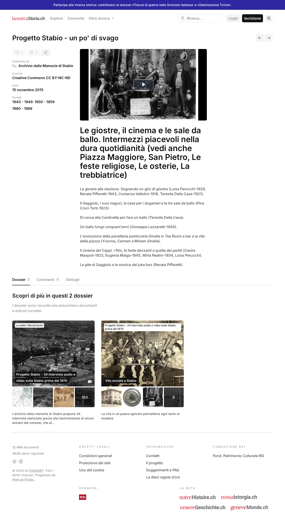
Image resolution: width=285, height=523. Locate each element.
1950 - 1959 (45, 102)
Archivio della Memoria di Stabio (45, 65)
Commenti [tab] (48, 279)
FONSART (35, 470)
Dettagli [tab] (72, 279)
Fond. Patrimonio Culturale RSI (238, 456)
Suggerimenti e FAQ (162, 470)
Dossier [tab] (20, 279)
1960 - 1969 (22, 108)
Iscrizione (252, 18)
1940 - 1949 (22, 102)
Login (233, 18)
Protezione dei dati (94, 463)
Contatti (152, 456)
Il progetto (154, 463)
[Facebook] (14, 461)
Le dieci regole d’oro (163, 477)
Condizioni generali (95, 456)
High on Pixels (23, 479)
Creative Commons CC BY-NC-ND (41, 78)
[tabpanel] (142, 358)
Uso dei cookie (91, 470)
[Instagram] (20, 461)
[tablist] (142, 279)
